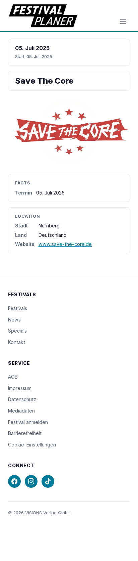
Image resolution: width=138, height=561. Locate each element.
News (14, 319)
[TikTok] (48, 481)
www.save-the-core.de (65, 244)
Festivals (17, 308)
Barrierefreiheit (25, 433)
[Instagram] (31, 481)
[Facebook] (14, 481)
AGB (13, 377)
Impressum (19, 388)
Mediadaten (21, 411)
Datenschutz (22, 399)
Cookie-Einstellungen (32, 444)
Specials (17, 331)
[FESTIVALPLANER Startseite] (43, 16)
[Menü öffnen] (123, 21)
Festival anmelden (28, 422)
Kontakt (16, 342)
